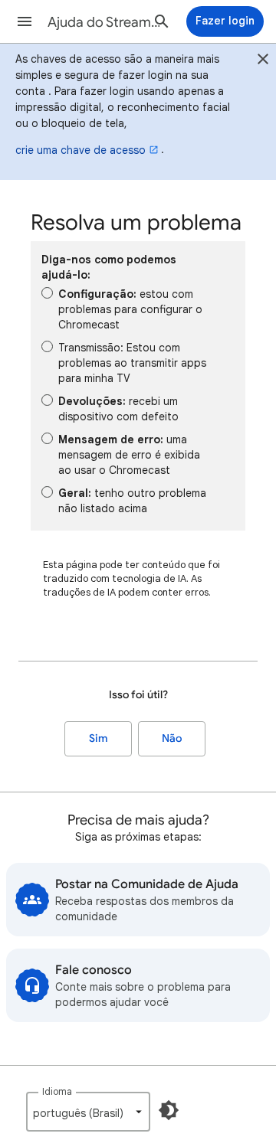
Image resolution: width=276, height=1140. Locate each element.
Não (172, 738)
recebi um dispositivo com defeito (118, 408)
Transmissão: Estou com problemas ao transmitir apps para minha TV (132, 363)
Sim (98, 738)
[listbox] (88, 1112)
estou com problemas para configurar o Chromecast (130, 309)
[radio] (47, 293)
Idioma (57, 1091)
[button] (24, 21)
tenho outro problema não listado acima (132, 500)
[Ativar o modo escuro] (168, 1110)
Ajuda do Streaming (104, 22)
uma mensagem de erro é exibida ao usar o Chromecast (129, 455)
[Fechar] (263, 61)
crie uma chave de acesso (80, 150)
